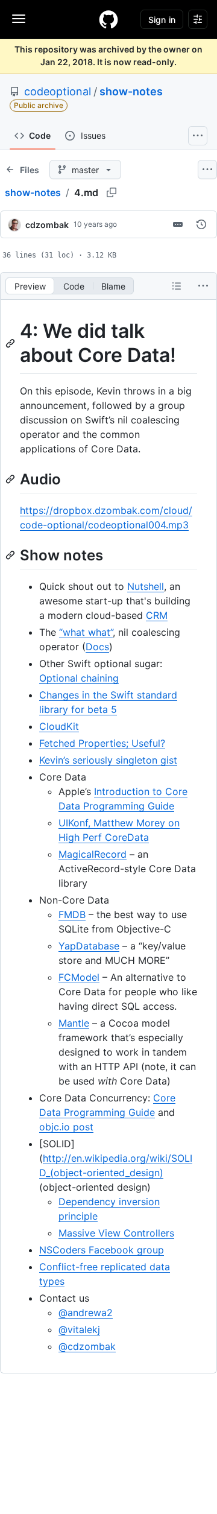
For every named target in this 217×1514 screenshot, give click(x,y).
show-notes (131, 91)
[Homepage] (108, 19)
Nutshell (145, 586)
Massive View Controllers (116, 1233)
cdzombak (47, 225)
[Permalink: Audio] (11, 478)
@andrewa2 (85, 1313)
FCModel (78, 977)
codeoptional (57, 91)
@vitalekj (79, 1329)
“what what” (86, 632)
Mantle (73, 1023)
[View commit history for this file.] (201, 224)
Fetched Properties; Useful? (102, 743)
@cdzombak (87, 1346)
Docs (97, 647)
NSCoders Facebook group (101, 1250)
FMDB (72, 914)
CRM (157, 615)
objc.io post (66, 1127)
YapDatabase (88, 946)
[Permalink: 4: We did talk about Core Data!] (11, 343)
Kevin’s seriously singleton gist (108, 760)
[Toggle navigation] (19, 19)
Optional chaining (79, 678)
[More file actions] (203, 285)
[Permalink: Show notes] (11, 554)
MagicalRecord (92, 854)
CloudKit (59, 726)
